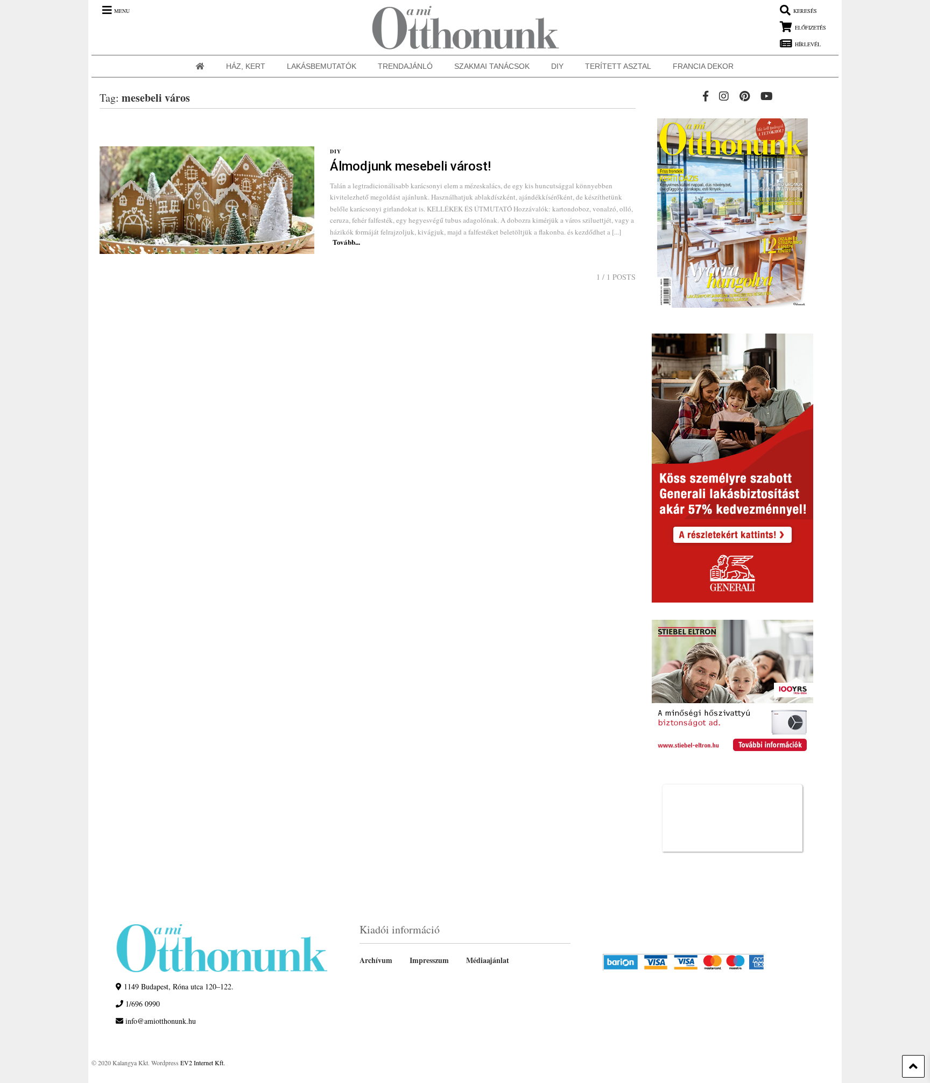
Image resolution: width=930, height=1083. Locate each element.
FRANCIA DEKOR (703, 66)
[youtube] (766, 96)
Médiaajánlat (487, 960)
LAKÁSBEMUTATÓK (321, 66)
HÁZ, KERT (245, 66)
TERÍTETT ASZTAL (618, 66)
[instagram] (724, 96)
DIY (557, 66)
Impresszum (429, 960)
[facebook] (705, 96)
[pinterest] (744, 96)
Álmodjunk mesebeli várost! (410, 166)
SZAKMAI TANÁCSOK (492, 66)
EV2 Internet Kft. (202, 1062)
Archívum (376, 960)
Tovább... (346, 242)
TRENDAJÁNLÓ (405, 66)
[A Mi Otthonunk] (460, 27)
